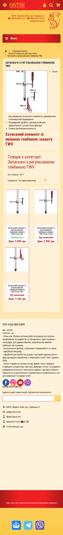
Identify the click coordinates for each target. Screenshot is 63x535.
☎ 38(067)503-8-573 (17, 18)
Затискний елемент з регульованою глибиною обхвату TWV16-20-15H (17, 289)
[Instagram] (13, 382)
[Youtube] (20, 382)
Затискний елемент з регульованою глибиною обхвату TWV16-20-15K (17, 231)
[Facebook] (6, 382)
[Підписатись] (57, 399)
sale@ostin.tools (37, 21)
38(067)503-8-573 (13, 417)
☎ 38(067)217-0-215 (36, 18)
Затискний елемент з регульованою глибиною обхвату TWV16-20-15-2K (46, 231)
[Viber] (27, 382)
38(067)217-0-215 (13, 421)
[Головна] (6, 51)
